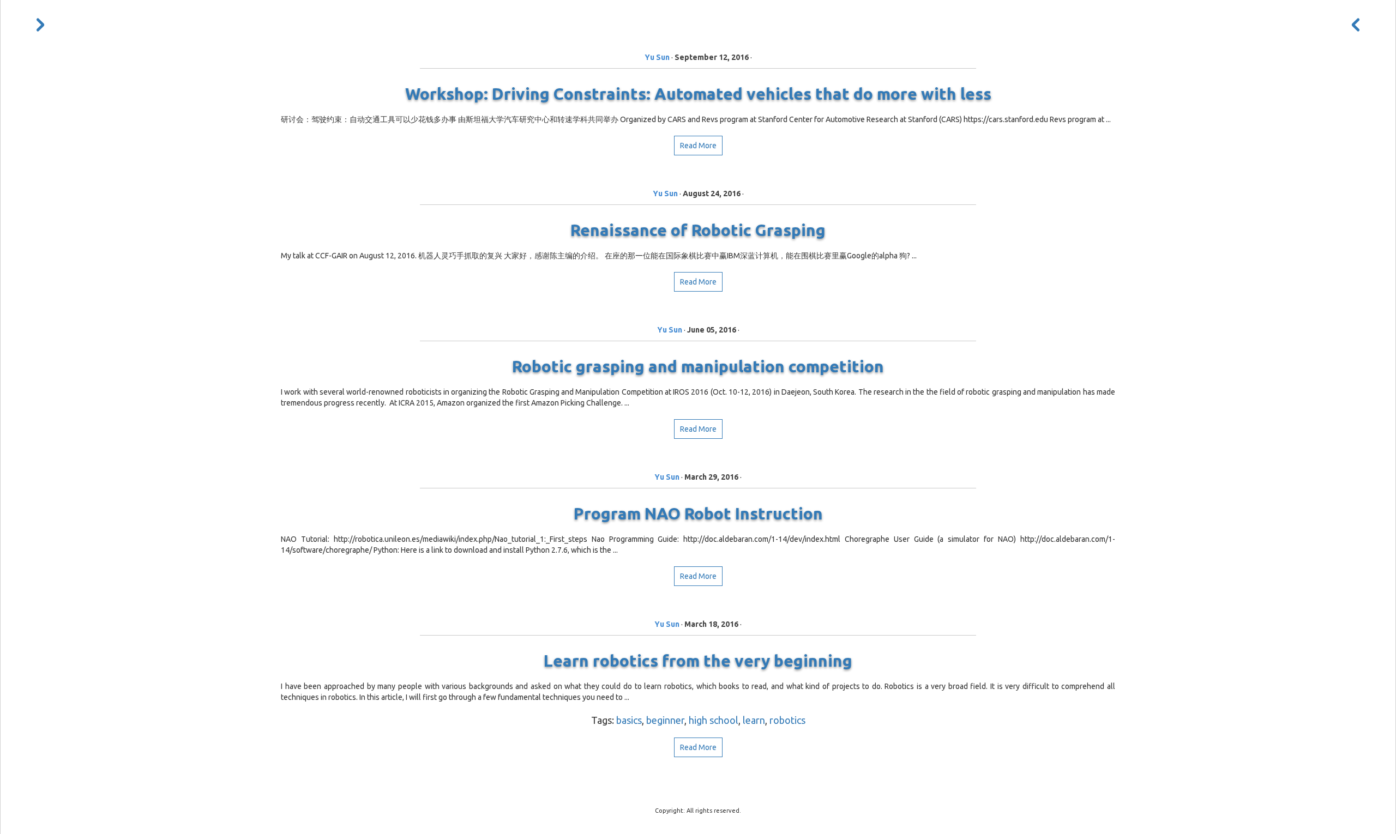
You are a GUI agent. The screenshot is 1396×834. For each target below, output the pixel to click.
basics (629, 720)
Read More (698, 145)
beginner (665, 720)
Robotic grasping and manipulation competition (698, 366)
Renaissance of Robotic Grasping (698, 230)
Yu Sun (657, 57)
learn (754, 720)
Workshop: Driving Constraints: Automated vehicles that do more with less (698, 93)
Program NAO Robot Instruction (698, 513)
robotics (787, 720)
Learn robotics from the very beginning (698, 660)
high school (713, 720)
